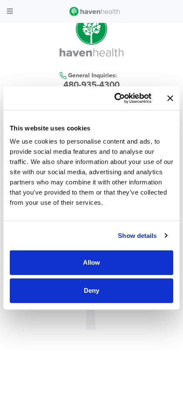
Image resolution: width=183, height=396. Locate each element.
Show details (137, 235)
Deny (91, 290)
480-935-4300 (91, 85)
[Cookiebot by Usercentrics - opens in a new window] (115, 98)
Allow (91, 262)
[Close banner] (170, 98)
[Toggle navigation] (10, 11)
